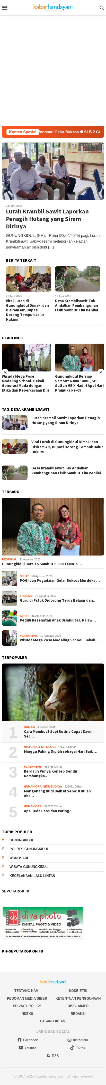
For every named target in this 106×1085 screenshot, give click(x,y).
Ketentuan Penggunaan (78, 998)
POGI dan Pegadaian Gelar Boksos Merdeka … (60, 580)
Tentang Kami (27, 991)
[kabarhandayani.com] (53, 7)
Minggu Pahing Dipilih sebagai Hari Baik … (60, 751)
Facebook (30, 1040)
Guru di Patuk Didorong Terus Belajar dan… (58, 600)
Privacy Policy (27, 1006)
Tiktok (80, 1048)
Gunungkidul (22, 840)
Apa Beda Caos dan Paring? (47, 811)
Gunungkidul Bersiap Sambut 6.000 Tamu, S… (42, 564)
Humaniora (33, 786)
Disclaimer (78, 1006)
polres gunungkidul (29, 849)
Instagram (80, 1040)
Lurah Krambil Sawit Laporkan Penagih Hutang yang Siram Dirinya (47, 219)
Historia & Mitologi (40, 746)
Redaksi (78, 1014)
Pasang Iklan (52, 1021)
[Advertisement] (53, 71)
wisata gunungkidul (29, 867)
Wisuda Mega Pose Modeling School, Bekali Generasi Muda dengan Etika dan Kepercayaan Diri (25, 383)
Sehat (24, 576)
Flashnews (29, 635)
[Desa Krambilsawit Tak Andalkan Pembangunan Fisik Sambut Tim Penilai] (77, 279)
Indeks (27, 1014)
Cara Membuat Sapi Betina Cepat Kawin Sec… (59, 734)
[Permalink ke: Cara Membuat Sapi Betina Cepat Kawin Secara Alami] (53, 692)
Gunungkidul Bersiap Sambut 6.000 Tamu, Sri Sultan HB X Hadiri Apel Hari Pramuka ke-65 (79, 383)
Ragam (29, 726)
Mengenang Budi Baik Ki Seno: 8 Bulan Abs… (57, 793)
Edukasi (26, 596)
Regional (9, 559)
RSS (55, 1056)
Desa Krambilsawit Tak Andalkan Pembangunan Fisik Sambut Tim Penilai (76, 305)
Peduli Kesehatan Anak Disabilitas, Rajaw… (58, 620)
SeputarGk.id (15, 890)
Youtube (30, 1048)
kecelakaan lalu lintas (32, 876)
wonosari (19, 858)
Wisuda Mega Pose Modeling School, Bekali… (59, 640)
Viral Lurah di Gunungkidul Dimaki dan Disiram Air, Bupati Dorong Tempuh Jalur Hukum (27, 310)
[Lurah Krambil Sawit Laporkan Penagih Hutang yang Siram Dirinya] (53, 171)
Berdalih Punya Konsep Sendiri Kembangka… (51, 773)
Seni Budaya (52, 786)
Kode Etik (78, 991)
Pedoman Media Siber (27, 998)
